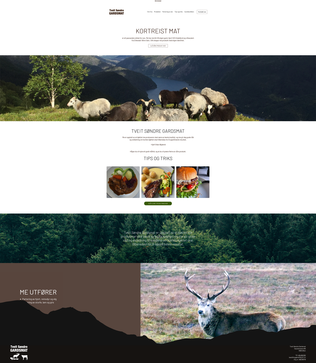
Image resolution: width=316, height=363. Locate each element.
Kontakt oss (202, 12)
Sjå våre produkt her (158, 46)
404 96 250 (302, 355)
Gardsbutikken (189, 12)
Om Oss (149, 12)
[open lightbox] (123, 182)
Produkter (157, 12)
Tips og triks (179, 12)
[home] (119, 12)
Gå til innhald (158, 0)
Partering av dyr (167, 12)
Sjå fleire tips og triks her (158, 203)
